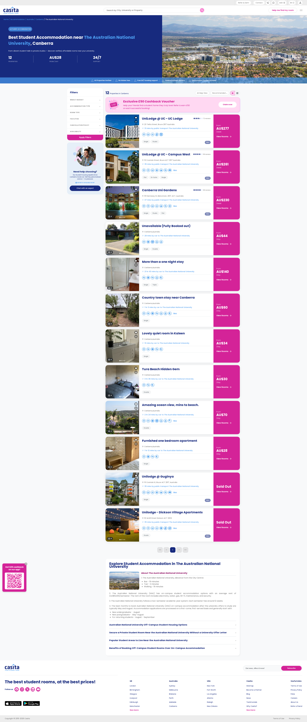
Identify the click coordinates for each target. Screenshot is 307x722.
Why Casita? (251, 706)
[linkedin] (33, 689)
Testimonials (251, 702)
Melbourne (173, 690)
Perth (171, 698)
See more (134, 710)
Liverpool (133, 698)
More (175, 170)
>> (185, 550)
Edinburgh (134, 702)
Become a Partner (254, 690)
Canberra (173, 706)
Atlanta (210, 698)
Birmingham (135, 690)
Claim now (227, 104)
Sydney (172, 686)
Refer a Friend (296, 706)
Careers (294, 698)
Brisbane (172, 694)
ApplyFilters (85, 137)
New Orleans (212, 706)
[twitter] (27, 689)
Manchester (135, 706)
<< (160, 550)
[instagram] (22, 689)
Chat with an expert (85, 188)
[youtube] (38, 689)
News (248, 698)
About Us (294, 702)
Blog (248, 694)
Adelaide (172, 702)
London (133, 686)
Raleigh (210, 702)
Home (6, 19)
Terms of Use (296, 686)
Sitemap (250, 686)
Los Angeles (212, 694)
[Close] (25, 564)
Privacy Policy (296, 690)
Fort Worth (211, 690)
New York (211, 686)
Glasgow (133, 694)
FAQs (293, 694)
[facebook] (17, 689)
